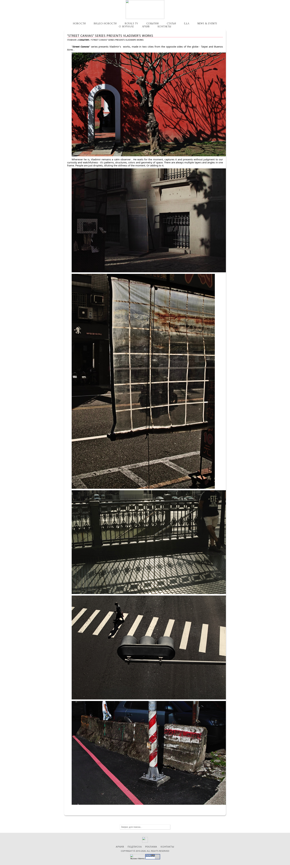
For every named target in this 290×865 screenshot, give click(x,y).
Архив (146, 26)
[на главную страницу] (145, 9)
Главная (71, 39)
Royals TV (131, 23)
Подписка (135, 846)
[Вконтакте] (145, 841)
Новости (79, 23)
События (152, 23)
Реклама (151, 846)
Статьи (171, 23)
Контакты (164, 26)
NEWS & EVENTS (207, 23)
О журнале (126, 26)
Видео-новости (105, 23)
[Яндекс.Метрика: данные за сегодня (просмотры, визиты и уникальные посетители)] (137, 856)
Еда (186, 23)
